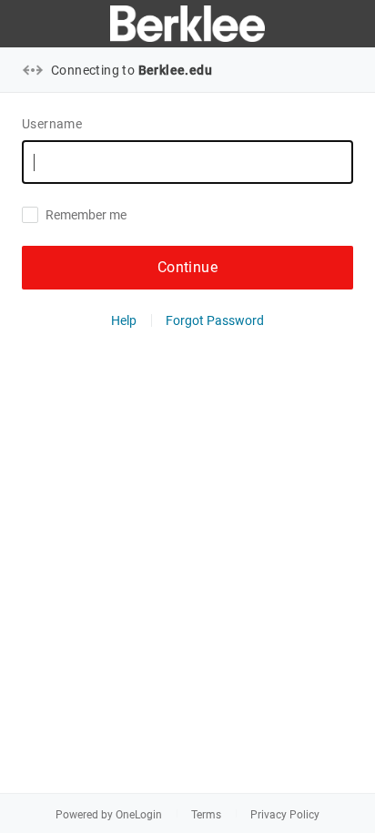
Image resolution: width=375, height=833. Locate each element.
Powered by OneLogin (109, 814)
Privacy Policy (284, 814)
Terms (206, 814)
